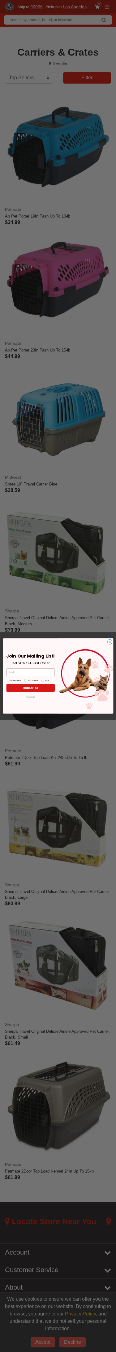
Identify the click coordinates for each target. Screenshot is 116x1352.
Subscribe (30, 688)
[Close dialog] (109, 641)
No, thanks (30, 697)
